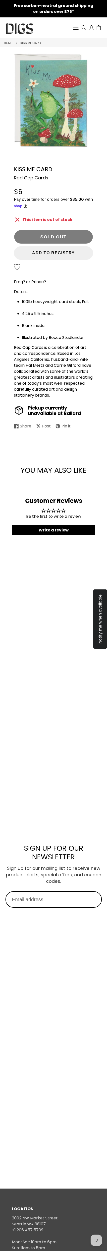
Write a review (54, 530)
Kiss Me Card (30, 43)
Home (8, 43)
